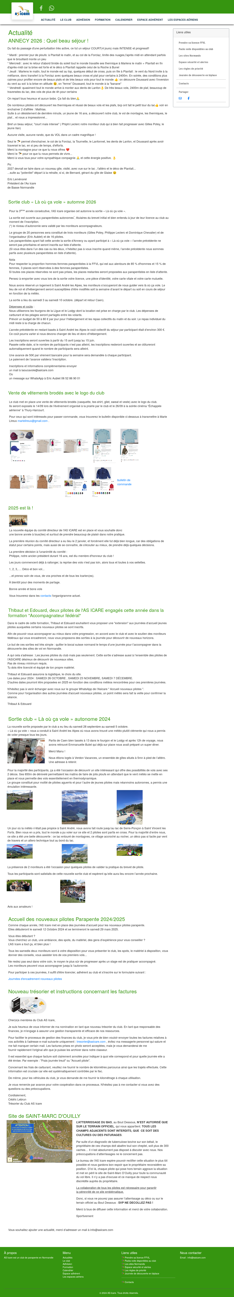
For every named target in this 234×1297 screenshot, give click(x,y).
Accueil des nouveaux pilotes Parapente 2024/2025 (66, 918)
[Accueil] (22, 11)
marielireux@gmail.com (33, 421)
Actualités (67, 1257)
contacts (45, 595)
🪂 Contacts (127, 1282)
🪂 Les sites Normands (133, 1263)
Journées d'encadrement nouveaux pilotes (35, 979)
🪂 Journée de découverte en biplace (140, 1273)
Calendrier (123, 19)
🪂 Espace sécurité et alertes (136, 1267)
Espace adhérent (150, 19)
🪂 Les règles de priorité (133, 1270)
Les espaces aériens (183, 19)
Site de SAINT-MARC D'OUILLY (44, 1115)
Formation (102, 19)
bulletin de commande (124, 482)
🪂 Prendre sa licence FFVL (135, 1257)
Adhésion (83, 19)
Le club (65, 19)
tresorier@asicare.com (91, 1041)
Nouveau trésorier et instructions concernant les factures (72, 991)
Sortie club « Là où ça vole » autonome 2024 (59, 718)
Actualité (48, 19)
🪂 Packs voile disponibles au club (138, 1260)
